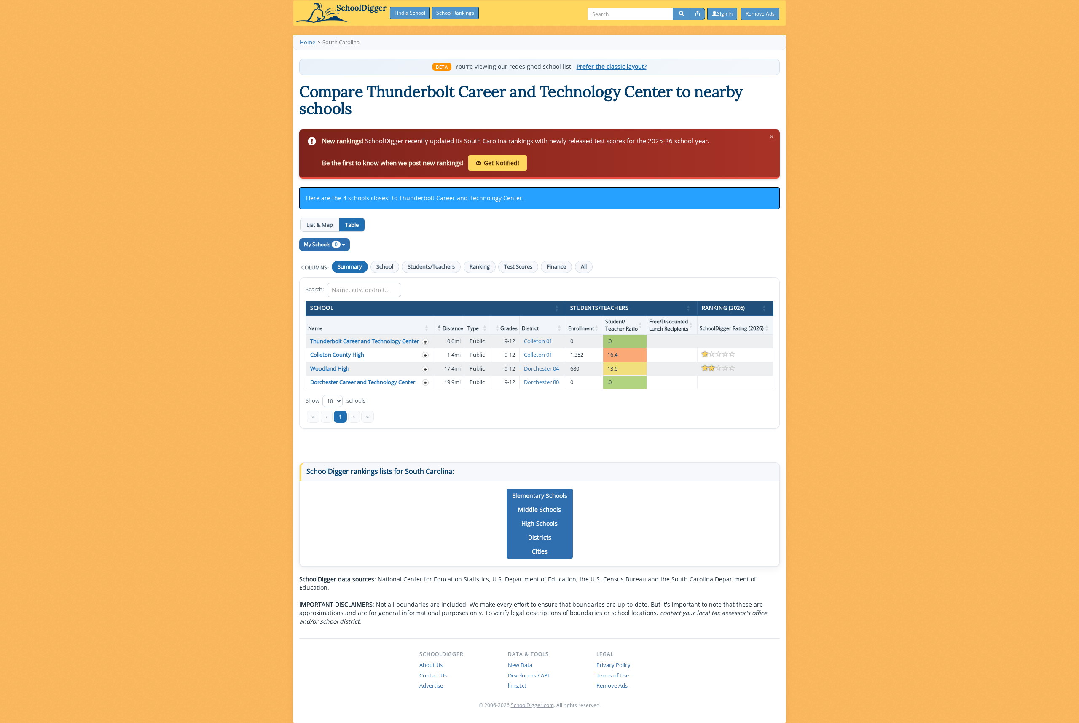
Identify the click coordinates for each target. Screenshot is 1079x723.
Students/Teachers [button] (431, 266)
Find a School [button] (410, 12)
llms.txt (517, 685)
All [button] (584, 266)
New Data (520, 665)
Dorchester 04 (541, 368)
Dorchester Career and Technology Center (362, 382)
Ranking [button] (480, 266)
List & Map (319, 224)
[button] (557, 308)
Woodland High (329, 368)
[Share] (697, 14)
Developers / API (528, 675)
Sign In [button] (725, 13)
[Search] (681, 14)
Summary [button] (350, 266)
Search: (315, 289)
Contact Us (433, 675)
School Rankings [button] (455, 12)
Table (352, 224)
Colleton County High (337, 354)
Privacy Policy (613, 665)
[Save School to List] (425, 342)
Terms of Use (612, 675)
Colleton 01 (538, 341)
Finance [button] (556, 266)
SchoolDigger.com (532, 705)
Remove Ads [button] (760, 13)
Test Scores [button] (518, 266)
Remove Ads (612, 685)
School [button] (384, 266)
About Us (431, 665)
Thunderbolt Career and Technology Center (364, 341)
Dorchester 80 (541, 382)
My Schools (321, 244)
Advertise (431, 685)
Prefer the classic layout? (612, 66)
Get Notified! (501, 163)
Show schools (335, 400)
